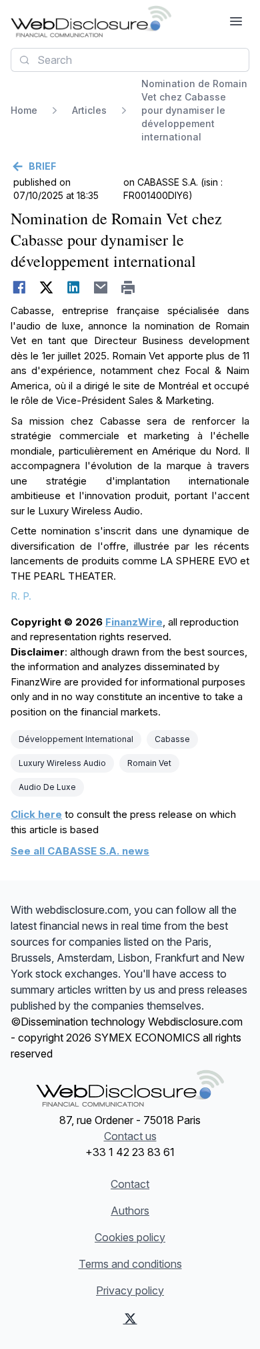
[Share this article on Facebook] (19, 287)
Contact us (130, 1136)
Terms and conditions (130, 1263)
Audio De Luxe (47, 787)
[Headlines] (91, 21)
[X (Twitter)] (130, 1318)
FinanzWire (134, 622)
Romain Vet (149, 763)
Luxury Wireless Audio (62, 763)
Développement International (76, 739)
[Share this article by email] (101, 287)
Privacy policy (130, 1290)
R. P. (21, 596)
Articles (89, 110)
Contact (130, 1184)
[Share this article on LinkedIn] (73, 287)
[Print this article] (128, 287)
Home (24, 110)
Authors (130, 1210)
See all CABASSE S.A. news (80, 851)
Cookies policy (130, 1237)
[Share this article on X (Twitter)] (46, 287)
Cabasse (172, 739)
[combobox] (130, 60)
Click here (36, 814)
